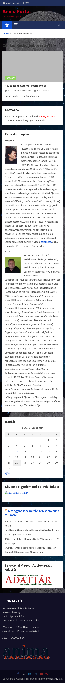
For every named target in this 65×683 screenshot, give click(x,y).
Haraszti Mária (43, 90)
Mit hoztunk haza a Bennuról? (21, 521)
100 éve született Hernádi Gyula (22, 539)
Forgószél (10, 78)
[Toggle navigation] (16, 24)
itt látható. (46, 242)
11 (16, 451)
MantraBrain (56, 678)
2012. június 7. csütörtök (20, 90)
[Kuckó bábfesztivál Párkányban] (32, 66)
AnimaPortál (16, 11)
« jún (7, 473)
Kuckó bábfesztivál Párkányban (26, 85)
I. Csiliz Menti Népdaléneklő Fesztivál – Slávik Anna (32, 530)
